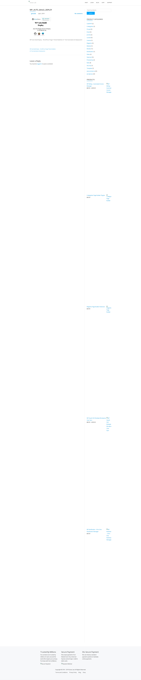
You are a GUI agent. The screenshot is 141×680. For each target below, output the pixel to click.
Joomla (89, 35)
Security (89, 65)
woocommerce (91, 71)
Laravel (89, 37)
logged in (39, 64)
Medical (89, 46)
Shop (86, 2)
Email (88, 32)
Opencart (89, 57)
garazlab (33, 13)
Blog (97, 2)
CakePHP (89, 23)
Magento (89, 43)
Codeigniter (90, 26)
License (89, 40)
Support (109, 2)
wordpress (90, 74)
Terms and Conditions (61, 672)
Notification (90, 51)
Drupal (89, 29)
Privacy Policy (73, 672)
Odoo (88, 54)
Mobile (89, 49)
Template (89, 68)
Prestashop (90, 60)
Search (91, 13)
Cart (103, 2)
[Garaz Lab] (33, 2)
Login (92, 2)
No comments (79, 13)
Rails (88, 63)
